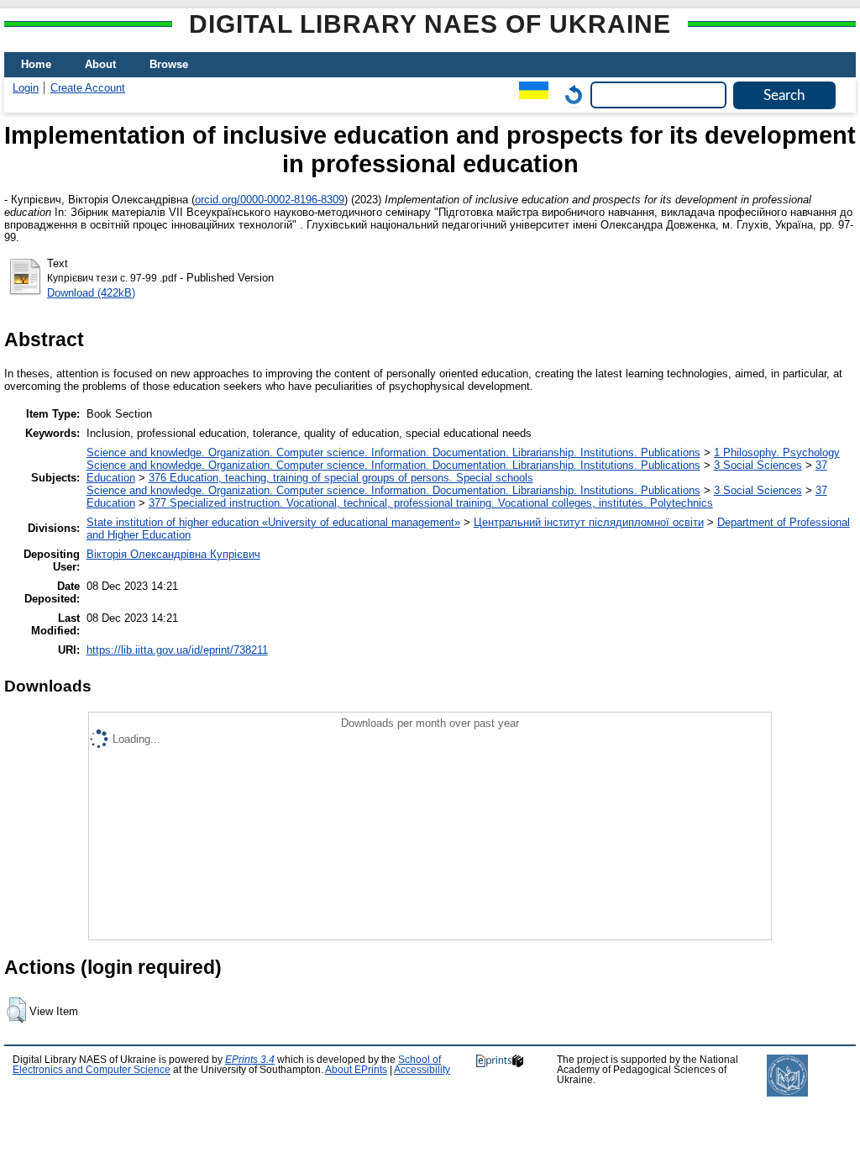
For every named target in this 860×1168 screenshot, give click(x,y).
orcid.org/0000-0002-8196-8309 (269, 199)
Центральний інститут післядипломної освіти (589, 522)
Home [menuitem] (36, 64)
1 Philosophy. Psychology (777, 452)
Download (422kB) (91, 293)
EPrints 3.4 (250, 1060)
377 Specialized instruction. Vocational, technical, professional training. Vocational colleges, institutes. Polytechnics (431, 503)
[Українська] (529, 94)
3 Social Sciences (758, 465)
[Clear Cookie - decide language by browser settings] (569, 94)
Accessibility (422, 1070)
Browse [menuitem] (168, 64)
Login (26, 88)
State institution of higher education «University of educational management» (273, 522)
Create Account (87, 88)
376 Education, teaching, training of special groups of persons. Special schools (341, 477)
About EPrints (356, 1070)
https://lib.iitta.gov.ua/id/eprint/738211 (177, 650)
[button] (16, 1010)
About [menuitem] (100, 64)
